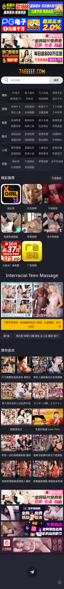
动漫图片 (57, 134)
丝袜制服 (29, 112)
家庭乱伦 (29, 147)
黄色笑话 (43, 153)
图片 (4, 136)
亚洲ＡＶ (16, 106)
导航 (4, 164)
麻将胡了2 (15, 98)
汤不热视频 (57, 161)
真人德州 (29, 92)
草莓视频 (43, 161)
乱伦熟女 (43, 126)
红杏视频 (16, 167)
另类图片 (57, 139)
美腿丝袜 (16, 139)
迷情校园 (16, 153)
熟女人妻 (16, 112)
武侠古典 (57, 147)
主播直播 (43, 112)
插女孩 (15, 161)
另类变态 (57, 126)
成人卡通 (43, 120)
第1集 (6, 336)
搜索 (56, 80)
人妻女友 (43, 147)
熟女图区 (43, 139)
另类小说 (29, 153)
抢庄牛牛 (57, 98)
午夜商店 (29, 161)
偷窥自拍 (16, 134)
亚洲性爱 (16, 120)
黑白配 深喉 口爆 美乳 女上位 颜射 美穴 (37, 336)
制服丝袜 (16, 126)
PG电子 (16, 92)
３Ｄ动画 (57, 106)
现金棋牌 (43, 98)
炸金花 (29, 98)
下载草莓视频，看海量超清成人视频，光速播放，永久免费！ (32, 324)
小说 (4, 150)
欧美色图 (43, 134)
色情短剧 (29, 167)
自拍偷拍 (29, 106)
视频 (4, 109)
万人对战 (43, 92)
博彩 (4, 95)
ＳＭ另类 (57, 112)
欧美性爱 (57, 120)
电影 (4, 123)
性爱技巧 (57, 153)
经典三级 (29, 126)
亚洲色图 (29, 134)
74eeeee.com (32, 71)
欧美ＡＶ (43, 106)
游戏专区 (57, 92)
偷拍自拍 (29, 120)
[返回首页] (59, 582)
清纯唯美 (29, 139)
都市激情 (16, 147)
